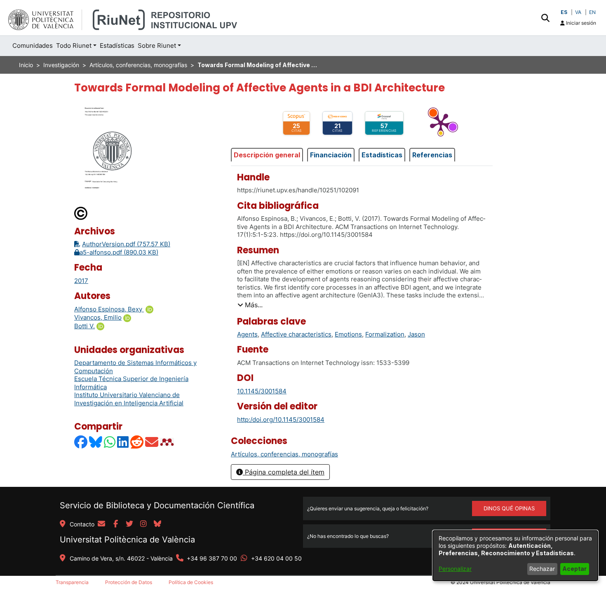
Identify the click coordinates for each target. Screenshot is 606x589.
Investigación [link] (61, 64)
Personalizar (455, 568)
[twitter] (129, 524)
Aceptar (574, 568)
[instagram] (143, 524)
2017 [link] (81, 281)
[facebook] (115, 524)
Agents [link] (247, 334)
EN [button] (592, 12)
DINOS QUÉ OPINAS (509, 508)
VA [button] (578, 12)
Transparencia (72, 582)
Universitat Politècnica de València (127, 540)
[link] (284, 454)
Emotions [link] (348, 334)
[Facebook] (81, 442)
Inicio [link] (26, 64)
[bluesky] (157, 524)
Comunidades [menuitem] (32, 45)
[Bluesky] (96, 442)
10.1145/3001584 (262, 391)
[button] (545, 18)
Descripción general (267, 155)
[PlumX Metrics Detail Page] (440, 123)
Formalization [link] (384, 334)
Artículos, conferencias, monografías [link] (138, 64)
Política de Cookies (191, 582)
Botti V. (84, 326)
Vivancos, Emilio (98, 317)
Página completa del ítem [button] (283, 472)
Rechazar (542, 568)
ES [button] (564, 12)
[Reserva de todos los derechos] (81, 213)
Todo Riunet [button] (74, 45)
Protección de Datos (128, 582)
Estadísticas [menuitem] (117, 45)
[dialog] (515, 556)
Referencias (432, 155)
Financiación (331, 155)
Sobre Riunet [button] (157, 45)
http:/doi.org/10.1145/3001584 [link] (280, 419)
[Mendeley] (168, 442)
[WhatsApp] (110, 442)
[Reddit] (137, 442)
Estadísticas (382, 155)
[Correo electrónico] (152, 442)
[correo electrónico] (101, 524)
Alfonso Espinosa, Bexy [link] (109, 309)
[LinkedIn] (123, 442)
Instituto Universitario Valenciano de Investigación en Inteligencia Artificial (128, 399)
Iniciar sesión (580, 23)
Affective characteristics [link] (296, 334)
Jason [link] (416, 334)
